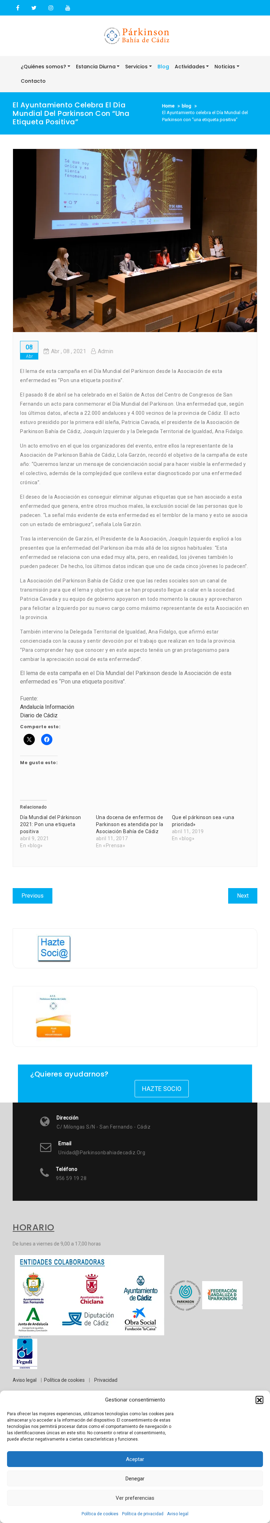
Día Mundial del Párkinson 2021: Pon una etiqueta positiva (50, 824)
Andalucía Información (47, 707)
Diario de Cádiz (39, 715)
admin (105, 351)
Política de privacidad (142, 1513)
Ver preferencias (135, 1498)
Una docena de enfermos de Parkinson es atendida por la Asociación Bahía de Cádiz (129, 824)
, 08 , (68, 351)
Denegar (135, 1478)
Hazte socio (161, 1088)
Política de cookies (100, 1513)
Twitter (34, 8)
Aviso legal (177, 1513)
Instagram (51, 8)
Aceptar (135, 1459)
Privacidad (105, 1380)
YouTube (67, 8)
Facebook (18, 8)
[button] (259, 1399)
